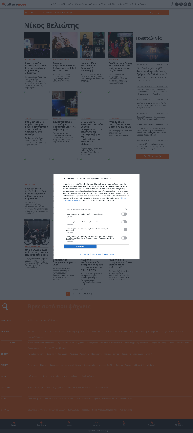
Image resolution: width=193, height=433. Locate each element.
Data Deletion (84, 254)
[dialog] (96, 216)
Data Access (96, 254)
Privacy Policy (109, 254)
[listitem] (96, 209)
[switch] (124, 214)
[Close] (135, 179)
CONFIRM (80, 246)
